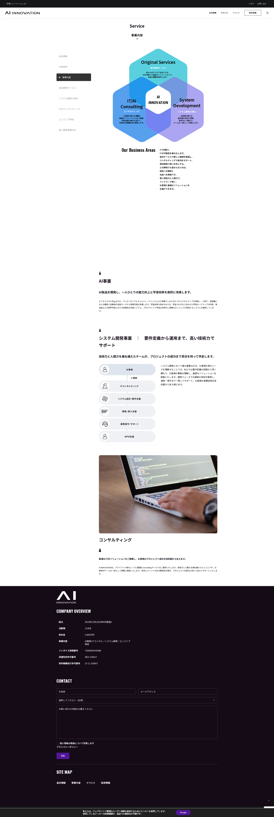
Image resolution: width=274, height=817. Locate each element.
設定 (119, 814)
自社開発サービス (67, 87)
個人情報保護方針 (67, 129)
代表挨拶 (63, 66)
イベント (236, 13)
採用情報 (105, 782)
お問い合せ (261, 4)
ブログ (251, 4)
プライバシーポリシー (67, 746)
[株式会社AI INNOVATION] (22, 12)
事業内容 (224, 13)
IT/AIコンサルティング (69, 108)
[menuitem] (251, 4)
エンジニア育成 (66, 119)
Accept (183, 812)
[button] (267, 13)
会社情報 (212, 13)
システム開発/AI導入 (69, 98)
